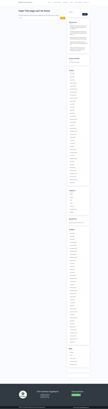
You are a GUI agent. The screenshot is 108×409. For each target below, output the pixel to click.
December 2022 (73, 152)
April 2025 (72, 113)
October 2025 (73, 95)
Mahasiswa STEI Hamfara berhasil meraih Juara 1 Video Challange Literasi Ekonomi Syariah (77, 49)
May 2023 (72, 146)
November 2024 (73, 119)
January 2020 (73, 170)
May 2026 (72, 77)
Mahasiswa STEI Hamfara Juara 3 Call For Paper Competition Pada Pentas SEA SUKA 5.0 (78, 27)
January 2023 (73, 149)
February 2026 (73, 83)
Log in (71, 355)
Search (70, 12)
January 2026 (73, 86)
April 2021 (72, 164)
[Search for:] (39, 18)
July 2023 (72, 140)
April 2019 (72, 182)
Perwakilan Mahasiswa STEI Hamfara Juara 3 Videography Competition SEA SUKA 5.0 (78, 33)
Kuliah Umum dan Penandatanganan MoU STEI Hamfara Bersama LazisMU (78, 38)
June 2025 (72, 107)
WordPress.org (73, 364)
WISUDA (71, 212)
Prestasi (72, 206)
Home (49, 2)
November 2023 (73, 131)
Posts (71, 203)
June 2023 (72, 143)
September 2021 (73, 158)
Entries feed (72, 358)
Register (72, 352)
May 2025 (72, 110)
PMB (71, 2)
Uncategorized (73, 209)
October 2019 (73, 176)
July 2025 (72, 104)
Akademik (65, 2)
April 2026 (72, 80)
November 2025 (73, 92)
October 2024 (73, 122)
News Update (78, 2)
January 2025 (73, 116)
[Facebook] (72, 398)
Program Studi (56, 2)
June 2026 (72, 74)
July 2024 (72, 125)
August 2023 (73, 137)
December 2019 (73, 173)
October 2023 (73, 134)
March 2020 (72, 167)
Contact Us (86, 2)
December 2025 (73, 89)
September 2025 (73, 98)
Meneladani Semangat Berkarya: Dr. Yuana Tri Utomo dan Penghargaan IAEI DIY (78, 43)
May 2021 (72, 161)
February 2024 (73, 128)
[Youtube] (77, 398)
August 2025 (73, 101)
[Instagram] (75, 398)
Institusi (71, 197)
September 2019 (73, 179)
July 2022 (72, 155)
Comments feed (73, 361)
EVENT (71, 194)
